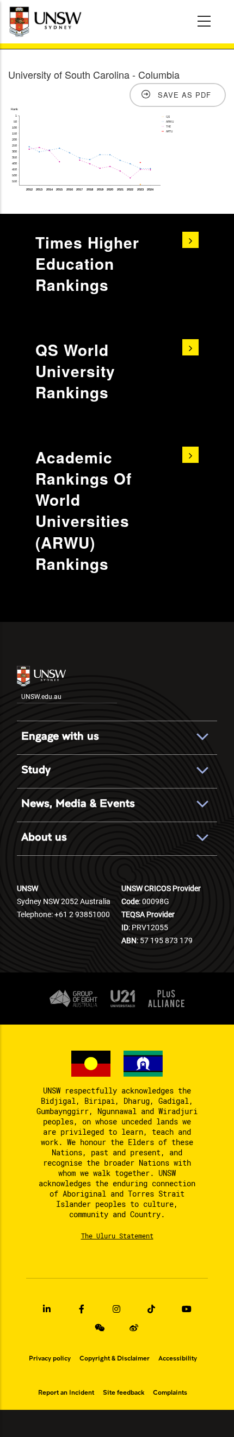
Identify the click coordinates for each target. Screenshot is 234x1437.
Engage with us (60, 736)
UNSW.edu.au (41, 696)
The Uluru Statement (117, 1235)
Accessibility (177, 1358)
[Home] (46, 21)
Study (36, 770)
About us (44, 837)
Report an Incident (66, 1392)
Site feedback (123, 1392)
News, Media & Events (78, 803)
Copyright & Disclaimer (114, 1358)
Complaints (170, 1392)
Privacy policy (50, 1358)
